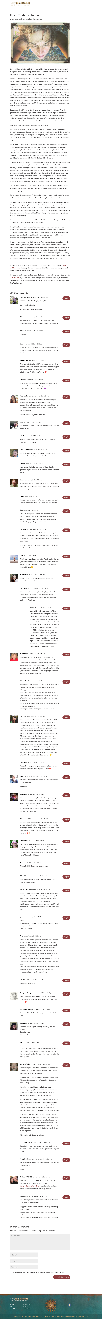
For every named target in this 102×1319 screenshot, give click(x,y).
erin (21, 862)
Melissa (23, 716)
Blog (31, 19)
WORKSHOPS (57, 4)
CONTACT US (27, 1308)
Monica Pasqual (26, 297)
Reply (66, 298)
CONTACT (88, 4)
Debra (22, 463)
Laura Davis (24, 449)
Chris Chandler (25, 876)
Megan (22, 762)
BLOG (80, 4)
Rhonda (23, 936)
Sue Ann (23, 653)
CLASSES (13, 1308)
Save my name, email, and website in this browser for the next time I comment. (38, 1272)
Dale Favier (24, 776)
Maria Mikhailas (26, 889)
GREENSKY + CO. (84, 1317)
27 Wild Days (14, 277)
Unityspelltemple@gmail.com (30, 1186)
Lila (21, 555)
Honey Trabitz (25, 360)
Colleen (23, 840)
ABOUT (47, 4)
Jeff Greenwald (26, 1009)
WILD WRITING (70, 4)
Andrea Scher (25, 396)
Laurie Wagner (16, 19)
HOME (41, 4)
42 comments (38, 19)
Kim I (22, 436)
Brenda (23, 1023)
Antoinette (24, 1196)
